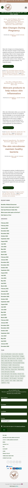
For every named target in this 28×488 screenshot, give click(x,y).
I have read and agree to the (14, 426)
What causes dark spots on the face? (10, 212)
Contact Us (5, 444)
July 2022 (3, 244)
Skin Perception (13, 378)
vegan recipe (19, 380)
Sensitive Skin (17, 24)
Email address (4, 397)
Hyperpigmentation (10, 22)
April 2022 (3, 251)
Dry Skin (9, 82)
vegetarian (3, 382)
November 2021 (5, 265)
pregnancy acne (16, 74)
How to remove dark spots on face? (10, 207)
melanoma (10, 74)
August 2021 (4, 272)
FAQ (3, 446)
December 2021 (5, 262)
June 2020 (3, 309)
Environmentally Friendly (18, 362)
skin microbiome (11, 196)
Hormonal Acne (16, 365)
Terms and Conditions (8, 455)
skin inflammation (18, 134)
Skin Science (19, 83)
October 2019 (4, 330)
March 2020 (4, 317)
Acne (5, 19)
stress (2, 380)
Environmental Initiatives (6, 362)
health (10, 365)
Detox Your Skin (13, 360)
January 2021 (4, 291)
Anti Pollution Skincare (16, 19)
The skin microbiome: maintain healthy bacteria (14, 149)
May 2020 (3, 312)
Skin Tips (14, 84)
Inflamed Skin (17, 82)
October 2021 (4, 267)
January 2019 (4, 343)
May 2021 (3, 280)
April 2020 (3, 314)
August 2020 (4, 304)
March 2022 (4, 254)
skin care (17, 376)
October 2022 (4, 236)
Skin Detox (22, 376)
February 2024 (4, 223)
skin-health (6, 376)
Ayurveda (21, 354)
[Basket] (25, 7)
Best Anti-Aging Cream (6, 356)
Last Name (3, 411)
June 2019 (3, 335)
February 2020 (4, 320)
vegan (14, 380)
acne (2, 354)
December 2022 (5, 230)
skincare (12, 376)
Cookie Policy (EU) (7, 458)
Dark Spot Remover (13, 20)
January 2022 (4, 259)
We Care (5, 435)
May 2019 (3, 338)
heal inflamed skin (18, 133)
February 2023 (4, 225)
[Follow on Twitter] (14, 462)
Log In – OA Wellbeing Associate (10, 439)
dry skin (20, 360)
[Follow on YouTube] (20, 462)
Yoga (8, 382)
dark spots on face (21, 358)
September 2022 (5, 238)
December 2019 (5, 325)
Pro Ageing (21, 140)
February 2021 (4, 288)
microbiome (4, 196)
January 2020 (4, 322)
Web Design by (13, 486)
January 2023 (4, 228)
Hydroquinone (4, 367)
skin (2, 376)
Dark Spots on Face (6, 215)
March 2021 (4, 286)
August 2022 (4, 241)
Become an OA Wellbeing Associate (11, 437)
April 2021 (3, 283)
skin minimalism (4, 378)
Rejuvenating (21, 369)
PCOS (2, 369)
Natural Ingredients (9, 140)
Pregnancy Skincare (6, 73)
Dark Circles (4, 358)
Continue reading (8, 66)
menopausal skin (16, 367)
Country (3, 418)
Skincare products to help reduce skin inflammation (14, 91)
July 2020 (3, 307)
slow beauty (20, 378)
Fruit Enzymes (4, 365)
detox (2, 360)
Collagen (22, 356)
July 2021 (3, 275)
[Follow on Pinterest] (17, 462)
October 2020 (4, 299)
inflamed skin (5, 134)
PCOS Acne (7, 369)
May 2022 (3, 249)
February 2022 (4, 257)
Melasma (21, 22)
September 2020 (5, 301)
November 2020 (5, 296)
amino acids (15, 354)
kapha (10, 367)
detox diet (7, 360)
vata (11, 380)
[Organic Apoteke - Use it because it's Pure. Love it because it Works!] (8, 7)
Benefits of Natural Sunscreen (9, 204)
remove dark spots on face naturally (9, 373)
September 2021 (5, 270)
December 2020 (5, 294)
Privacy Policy (6, 453)
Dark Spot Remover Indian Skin (9, 209)
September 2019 (5, 333)
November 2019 (5, 328)
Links (4, 451)
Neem (22, 367)
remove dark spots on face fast (7, 371)
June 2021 (3, 278)
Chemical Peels (15, 356)
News (4, 442)
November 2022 (5, 233)
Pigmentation (9, 23)
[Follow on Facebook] (8, 462)
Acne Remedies (8, 354)
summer (7, 380)
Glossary (5, 448)
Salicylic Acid (21, 373)
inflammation (11, 134)
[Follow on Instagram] (11, 462)
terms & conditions (20, 426)
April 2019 (3, 341)
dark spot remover (11, 358)
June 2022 (3, 246)
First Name (3, 404)
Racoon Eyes (14, 369)
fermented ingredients (15, 194)
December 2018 (5, 346)
